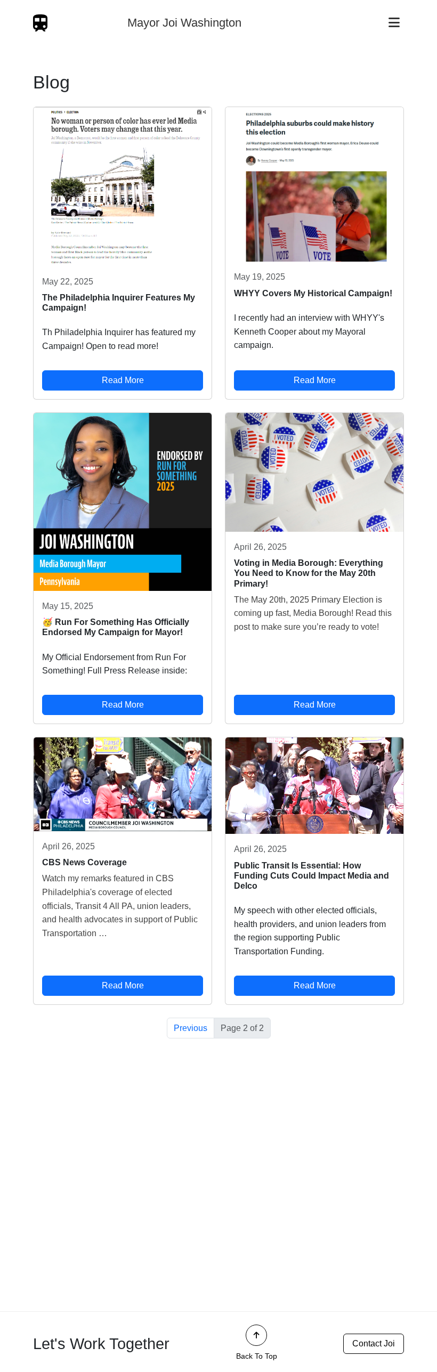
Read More (123, 380)
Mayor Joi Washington (184, 22)
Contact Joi (373, 1343)
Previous (190, 1028)
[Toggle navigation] (394, 23)
